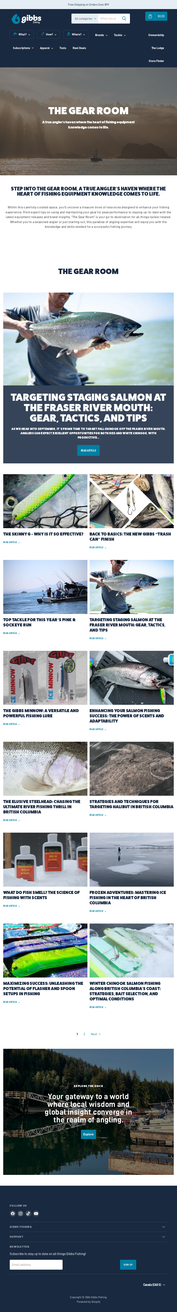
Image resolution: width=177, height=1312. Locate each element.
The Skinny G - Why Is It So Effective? (43, 534)
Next (94, 1034)
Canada (152, 1285)
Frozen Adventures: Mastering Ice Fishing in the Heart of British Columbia (128, 897)
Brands (99, 34)
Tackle (118, 34)
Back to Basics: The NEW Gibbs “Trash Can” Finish (130, 537)
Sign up (128, 1264)
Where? (76, 34)
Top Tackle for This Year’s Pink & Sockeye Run (39, 622)
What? (23, 34)
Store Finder (156, 60)
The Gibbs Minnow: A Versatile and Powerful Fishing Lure (41, 713)
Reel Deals (79, 47)
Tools (63, 47)
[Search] (124, 19)
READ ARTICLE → (12, 542)
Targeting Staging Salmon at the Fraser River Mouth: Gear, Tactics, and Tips (88, 407)
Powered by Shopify (88, 1301)
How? (49, 34)
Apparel (45, 47)
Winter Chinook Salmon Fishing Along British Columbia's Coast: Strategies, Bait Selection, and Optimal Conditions (125, 991)
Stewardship (156, 34)
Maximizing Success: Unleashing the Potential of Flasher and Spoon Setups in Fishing (43, 988)
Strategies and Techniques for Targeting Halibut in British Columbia (132, 804)
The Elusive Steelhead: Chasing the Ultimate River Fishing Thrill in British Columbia (42, 806)
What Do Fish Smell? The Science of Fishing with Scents (41, 895)
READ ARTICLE (88, 450)
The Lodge (158, 47)
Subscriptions (21, 47)
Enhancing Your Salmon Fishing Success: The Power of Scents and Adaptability (127, 716)
